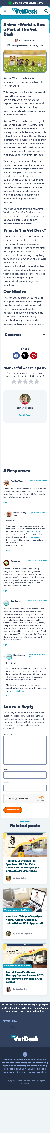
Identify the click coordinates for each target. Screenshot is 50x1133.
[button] (16, 355)
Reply (5, 502)
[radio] (14, 382)
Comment (8, 734)
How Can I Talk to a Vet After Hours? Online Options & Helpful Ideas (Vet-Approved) (24, 920)
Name (6, 770)
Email (6, 783)
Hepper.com (34, 537)
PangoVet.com (34, 532)
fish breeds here (16, 691)
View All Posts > (25, 415)
